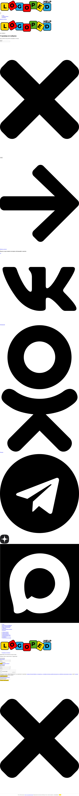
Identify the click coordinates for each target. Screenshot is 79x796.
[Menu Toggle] (0, 13)
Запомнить (3, 662)
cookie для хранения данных (29, 794)
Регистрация (2, 659)
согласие (76, 674)
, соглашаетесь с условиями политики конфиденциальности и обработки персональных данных (54, 674)
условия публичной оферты (31, 674)
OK (60, 794)
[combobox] (5, 41)
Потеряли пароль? (6, 663)
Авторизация (2, 664)
